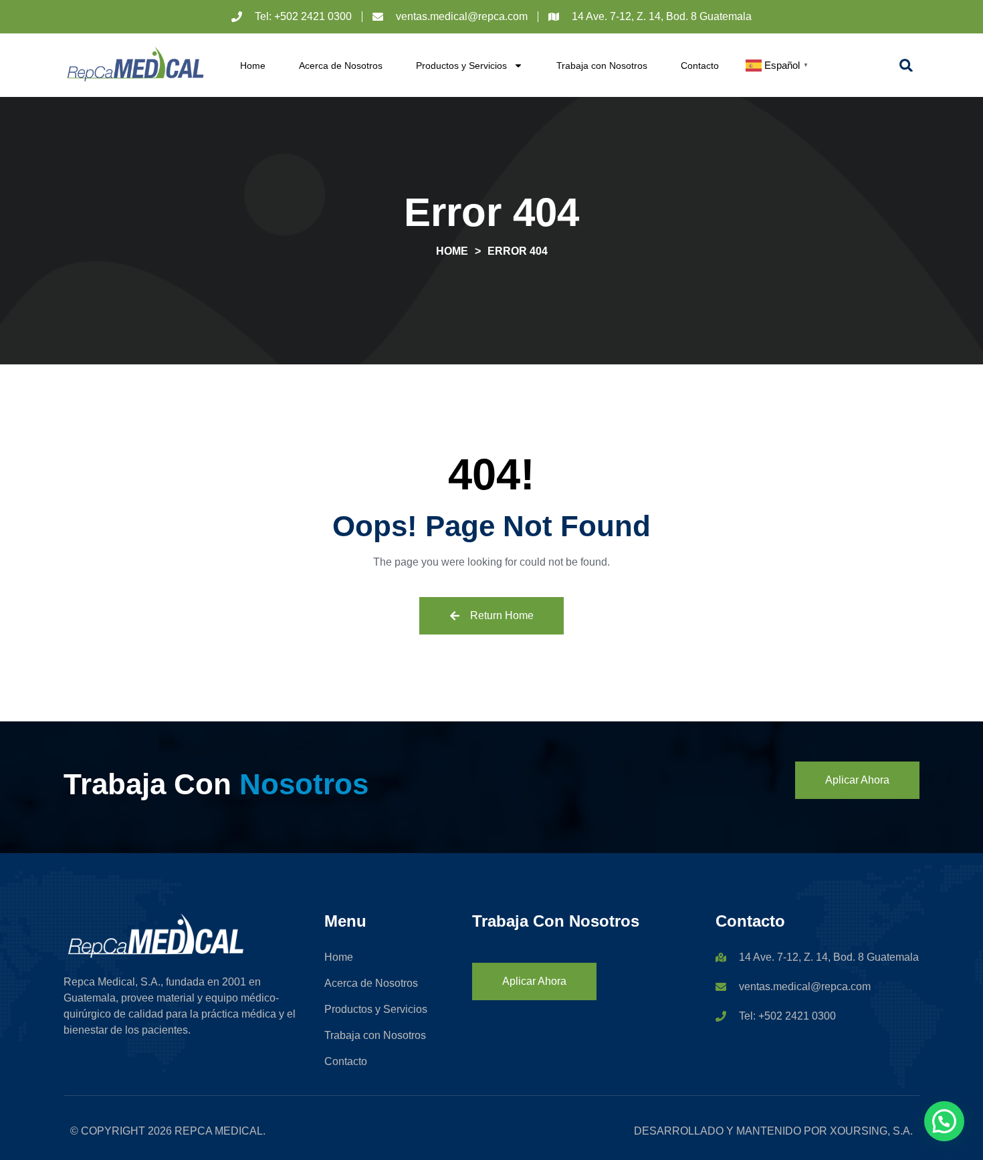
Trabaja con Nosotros (601, 65)
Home (252, 65)
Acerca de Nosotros (341, 65)
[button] (906, 65)
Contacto (700, 65)
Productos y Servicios (461, 65)
